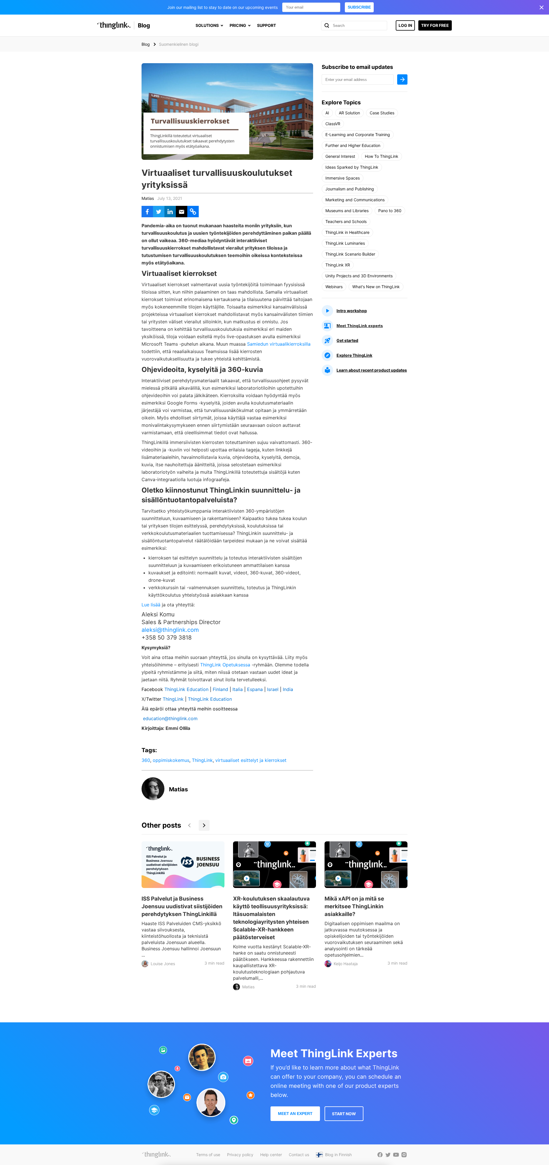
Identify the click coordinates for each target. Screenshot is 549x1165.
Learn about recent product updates (372, 370)
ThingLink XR (337, 264)
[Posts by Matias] (153, 798)
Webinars (334, 286)
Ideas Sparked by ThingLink (351, 167)
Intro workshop (352, 310)
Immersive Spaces (342, 178)
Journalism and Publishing (349, 188)
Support (266, 25)
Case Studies (382, 112)
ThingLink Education (186, 689)
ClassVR (332, 123)
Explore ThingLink (354, 355)
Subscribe (359, 7)
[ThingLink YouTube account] (396, 1154)
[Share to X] (158, 211)
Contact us (299, 1154)
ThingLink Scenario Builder (350, 254)
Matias (148, 198)
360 (146, 760)
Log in (405, 25)
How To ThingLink (381, 156)
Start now (344, 1113)
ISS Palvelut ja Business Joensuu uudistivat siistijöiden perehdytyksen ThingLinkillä (182, 906)
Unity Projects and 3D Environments (359, 275)
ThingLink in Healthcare (347, 232)
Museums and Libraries (347, 210)
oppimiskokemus (171, 760)
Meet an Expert (295, 1113)
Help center (271, 1154)
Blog (144, 25)
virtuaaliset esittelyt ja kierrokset (251, 760)
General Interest (340, 156)
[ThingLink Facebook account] (380, 1154)
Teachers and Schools (346, 221)
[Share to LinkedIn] (170, 211)
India (289, 689)
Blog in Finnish (338, 1154)
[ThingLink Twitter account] (388, 1154)
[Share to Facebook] (147, 211)
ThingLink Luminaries (345, 243)
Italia (237, 689)
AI (327, 112)
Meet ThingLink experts (360, 325)
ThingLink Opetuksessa (225, 665)
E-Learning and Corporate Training (357, 134)
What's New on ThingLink (376, 286)
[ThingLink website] (156, 1154)
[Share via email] (181, 211)
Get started (347, 340)
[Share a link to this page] (193, 211)
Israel (273, 689)
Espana (255, 689)
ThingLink (172, 699)
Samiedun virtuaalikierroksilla (279, 344)
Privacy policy (240, 1154)
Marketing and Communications (355, 199)
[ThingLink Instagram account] (404, 1154)
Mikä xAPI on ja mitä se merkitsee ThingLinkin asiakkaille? (354, 906)
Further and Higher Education (352, 145)
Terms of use (208, 1154)
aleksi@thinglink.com (170, 629)
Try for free (435, 25)
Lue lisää (151, 605)
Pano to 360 (389, 210)
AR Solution (349, 112)
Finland (220, 689)
